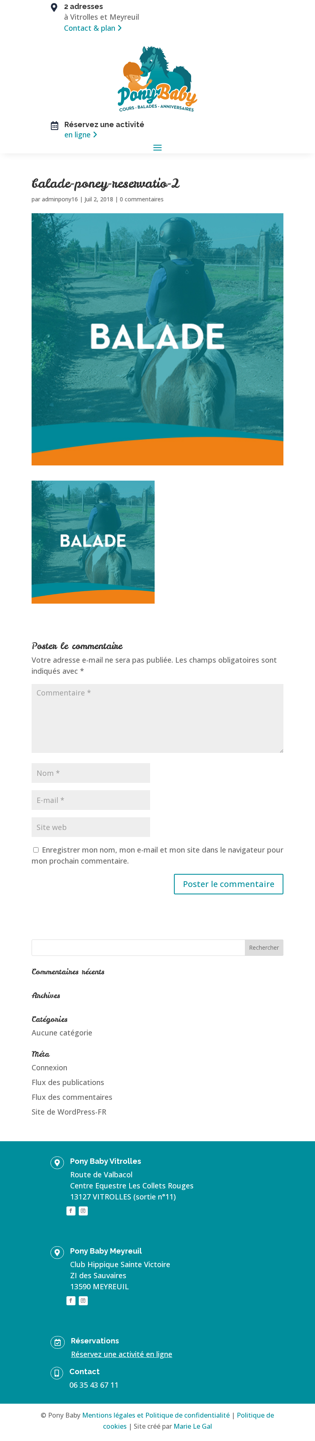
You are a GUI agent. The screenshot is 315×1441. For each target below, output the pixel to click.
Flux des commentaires (72, 1097)
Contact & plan (89, 28)
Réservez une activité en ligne (121, 1354)
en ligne (77, 134)
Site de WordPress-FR (69, 1112)
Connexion (49, 1067)
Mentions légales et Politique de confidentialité (156, 1415)
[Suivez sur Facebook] (70, 1210)
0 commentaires (142, 199)
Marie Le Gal (192, 1426)
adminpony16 (60, 199)
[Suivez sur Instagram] (83, 1210)
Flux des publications (68, 1082)
